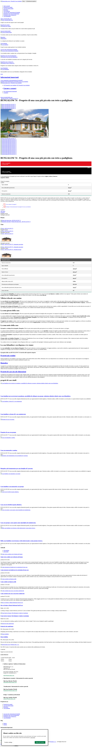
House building (4, 637)
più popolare (6, 550)
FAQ (2, 74)
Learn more (32, 737)
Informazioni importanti (10, 77)
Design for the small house (7, 626)
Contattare (5, 92)
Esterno (5, 724)
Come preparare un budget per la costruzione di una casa (15, 570)
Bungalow (5, 9)
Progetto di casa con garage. (8, 432)
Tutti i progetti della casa (6, 18)
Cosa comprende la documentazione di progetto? (12, 80)
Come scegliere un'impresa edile (8, 581)
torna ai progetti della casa (6, 97)
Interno (5, 723)
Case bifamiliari (7, 16)
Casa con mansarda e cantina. (9, 450)
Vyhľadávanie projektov (31, 1)
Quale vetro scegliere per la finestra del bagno (12, 557)
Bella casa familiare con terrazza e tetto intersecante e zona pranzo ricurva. (22, 540)
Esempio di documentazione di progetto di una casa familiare (14, 81)
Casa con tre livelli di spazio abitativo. (11, 504)
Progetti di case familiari (9, 85)
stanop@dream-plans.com (9, 698)
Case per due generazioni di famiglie (11, 12)
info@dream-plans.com (8, 675)
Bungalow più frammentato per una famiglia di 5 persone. (17, 468)
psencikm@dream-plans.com (10, 682)
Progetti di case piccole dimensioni (11, 13)
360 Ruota (3, 211)
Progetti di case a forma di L (9, 15)
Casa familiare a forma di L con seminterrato (13, 414)
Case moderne (6, 11)
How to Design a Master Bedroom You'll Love (12, 605)
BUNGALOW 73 (5, 98)
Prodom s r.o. (53, 741)
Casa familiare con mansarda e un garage (12, 486)
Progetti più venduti (7, 7)
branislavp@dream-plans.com (10, 690)
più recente (5, 551)
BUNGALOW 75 (14, 98)
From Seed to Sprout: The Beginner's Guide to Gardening (15, 616)
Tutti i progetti (6, 6)
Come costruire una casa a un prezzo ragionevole (12, 593)
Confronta (3, 212)
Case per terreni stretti (8, 8)
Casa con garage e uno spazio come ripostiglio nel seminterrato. (18, 522)
